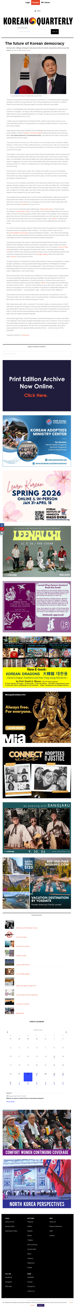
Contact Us (31, 1286)
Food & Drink (31, 1249)
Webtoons (30, 1263)
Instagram (8, 1282)
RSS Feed (8, 1286)
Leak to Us (31, 1291)
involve (12, 256)
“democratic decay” (46, 209)
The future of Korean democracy (34, 43)
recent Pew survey (23, 211)
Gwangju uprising (41, 254)
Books (29, 1235)
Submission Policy (11, 1231)
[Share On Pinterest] (2, 529)
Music (29, 1254)
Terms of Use (9, 1222)
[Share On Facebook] (2, 525)
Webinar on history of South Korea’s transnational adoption (25, 1098)
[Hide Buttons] (1, 536)
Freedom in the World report (32, 133)
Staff (51, 1231)
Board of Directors (55, 1226)
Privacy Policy (10, 1226)
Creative (30, 1258)
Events (29, 1267)
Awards (52, 1235)
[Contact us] (2, 533)
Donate (35, 2)
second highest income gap (18, 233)
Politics (29, 1226)
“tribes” (43, 283)
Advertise (30, 1277)
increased (23, 204)
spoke (54, 218)
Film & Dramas (32, 1245)
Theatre (30, 1240)
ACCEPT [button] (41, 1305)
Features (30, 1222)
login (28, 2)
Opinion (30, 1231)
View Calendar (10, 1101)
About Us (52, 1222)
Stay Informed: (22, 28)
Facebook (8, 1277)
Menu (39, 11)
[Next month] (66, 1032)
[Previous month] (7, 1032)
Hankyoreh (25, 335)
